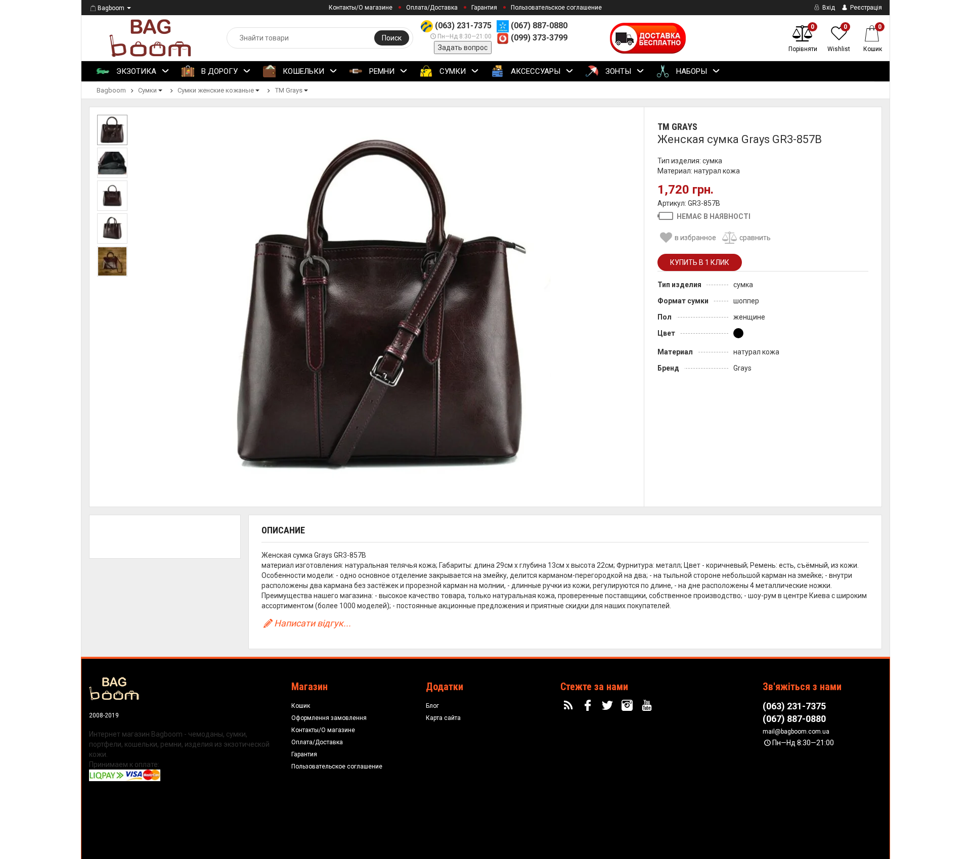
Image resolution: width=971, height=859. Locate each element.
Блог (432, 705)
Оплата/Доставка (432, 7)
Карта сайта (443, 717)
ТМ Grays (677, 126)
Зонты (617, 71)
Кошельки (302, 71)
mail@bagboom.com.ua (796, 731)
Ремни (380, 71)
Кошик (300, 705)
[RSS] (569, 706)
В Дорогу (218, 71)
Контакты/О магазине (360, 7)
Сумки (451, 71)
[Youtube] (648, 706)
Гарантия (484, 7)
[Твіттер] (609, 706)
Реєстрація (865, 7)
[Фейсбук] (589, 706)
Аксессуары (534, 71)
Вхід (828, 7)
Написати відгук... (312, 623)
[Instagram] (629, 706)
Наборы (690, 71)
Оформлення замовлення (329, 717)
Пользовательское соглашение (556, 7)
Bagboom (111, 8)
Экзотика (135, 71)
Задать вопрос (463, 47)
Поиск (392, 38)
